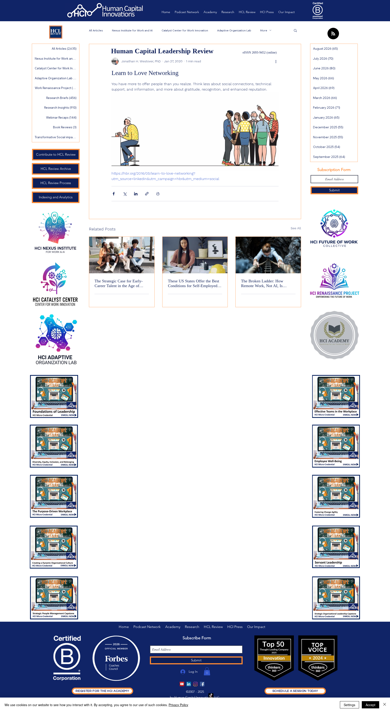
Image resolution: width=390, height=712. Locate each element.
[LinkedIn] (188, 684)
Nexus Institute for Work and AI (132, 30)
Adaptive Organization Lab (234, 30)
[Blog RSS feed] (333, 34)
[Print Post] (158, 194)
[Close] (384, 704)
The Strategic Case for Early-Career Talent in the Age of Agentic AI (119, 283)
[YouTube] (182, 684)
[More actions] (276, 61)
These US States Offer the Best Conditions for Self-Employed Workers (193, 283)
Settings (349, 705)
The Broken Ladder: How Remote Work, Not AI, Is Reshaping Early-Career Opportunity (262, 283)
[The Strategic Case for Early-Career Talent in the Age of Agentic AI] (121, 255)
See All (296, 228)
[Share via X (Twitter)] (125, 194)
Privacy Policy (178, 705)
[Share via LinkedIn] (136, 194)
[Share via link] (147, 194)
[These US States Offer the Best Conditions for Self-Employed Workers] (195, 255)
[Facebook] (202, 684)
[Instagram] (195, 684)
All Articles (96, 30)
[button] (295, 30)
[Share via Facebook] (113, 194)
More (263, 30)
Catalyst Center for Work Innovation (185, 30)
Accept (370, 705)
